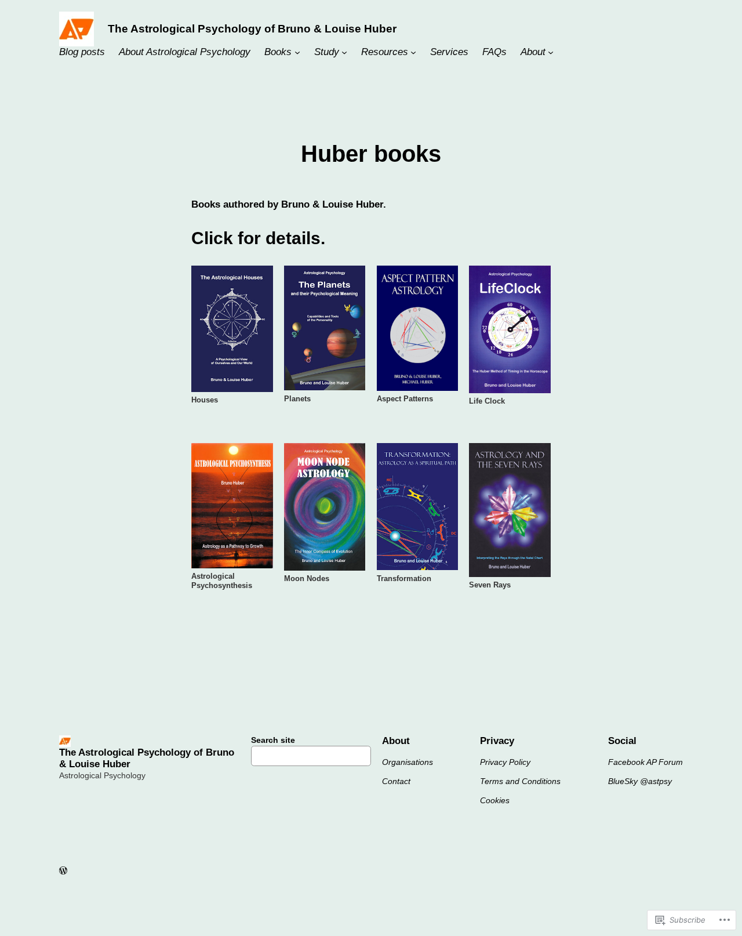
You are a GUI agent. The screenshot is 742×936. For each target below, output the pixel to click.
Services (449, 51)
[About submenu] (551, 52)
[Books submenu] (297, 52)
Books (278, 51)
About (533, 51)
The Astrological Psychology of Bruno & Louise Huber (252, 29)
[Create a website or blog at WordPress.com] (63, 871)
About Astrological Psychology (184, 51)
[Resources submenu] (413, 52)
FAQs (494, 51)
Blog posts (82, 51)
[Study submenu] (344, 52)
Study (326, 51)
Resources (384, 51)
